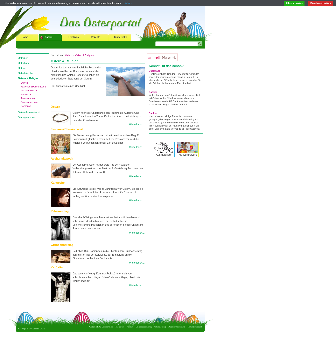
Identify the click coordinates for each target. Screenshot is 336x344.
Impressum (120, 327)
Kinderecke (120, 37)
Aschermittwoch (29, 90)
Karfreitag (26, 106)
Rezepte (95, 37)
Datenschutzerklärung (176, 327)
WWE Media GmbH (37, 329)
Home (25, 37)
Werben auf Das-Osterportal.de (101, 327)
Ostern (48, 37)
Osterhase (24, 63)
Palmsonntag (28, 98)
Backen (153, 113)
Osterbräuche (25, 73)
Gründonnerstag (29, 102)
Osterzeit (23, 58)
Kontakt (130, 327)
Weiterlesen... (137, 124)
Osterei (22, 68)
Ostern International (29, 112)
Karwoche (26, 94)
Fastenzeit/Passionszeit (33, 86)
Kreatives (73, 37)
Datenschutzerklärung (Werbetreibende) (151, 327)
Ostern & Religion (28, 78)
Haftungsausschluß (195, 327)
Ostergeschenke (27, 117)
